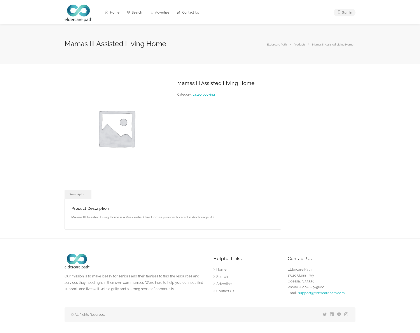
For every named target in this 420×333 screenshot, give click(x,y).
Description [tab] (78, 194)
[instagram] (346, 314)
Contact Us (190, 12)
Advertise (161, 12)
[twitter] (324, 314)
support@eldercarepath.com (321, 293)
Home (114, 12)
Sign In (346, 12)
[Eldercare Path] (79, 13)
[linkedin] (331, 314)
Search (136, 12)
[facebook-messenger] (339, 314)
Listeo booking (203, 94)
